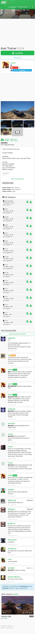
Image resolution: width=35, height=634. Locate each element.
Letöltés (19, 53)
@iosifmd (11, 465)
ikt (8, 355)
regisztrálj (5, 588)
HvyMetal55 (11, 338)
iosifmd (10, 446)
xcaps (10, 559)
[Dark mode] (29, 7)
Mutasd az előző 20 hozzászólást (17, 334)
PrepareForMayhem (14, 577)
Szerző (14, 369)
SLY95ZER (11, 568)
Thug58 (10, 434)
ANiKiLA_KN (12, 500)
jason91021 (11, 423)
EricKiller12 (11, 509)
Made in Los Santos (6, 628)
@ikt (9, 372)
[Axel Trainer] (17, 110)
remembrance (12, 548)
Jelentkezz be (24, 586)
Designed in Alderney (7, 626)
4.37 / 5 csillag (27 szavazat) (7, 144)
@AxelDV (11, 411)
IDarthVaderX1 (12, 540)
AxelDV (13, 63)
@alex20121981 (13, 397)
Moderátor (12, 355)
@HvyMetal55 (12, 386)
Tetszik (16, 140)
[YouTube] (11, 65)
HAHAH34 (11, 490)
